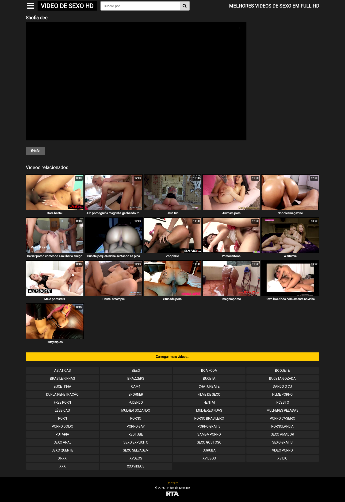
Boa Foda (209, 370)
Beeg (136, 370)
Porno (135, 418)
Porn (62, 418)
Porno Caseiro (282, 418)
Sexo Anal (62, 442)
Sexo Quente (62, 450)
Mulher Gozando (135, 410)
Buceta (209, 378)
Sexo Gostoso (209, 442)
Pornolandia (282, 426)
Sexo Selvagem (136, 450)
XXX (62, 466)
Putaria (62, 434)
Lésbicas (62, 410)
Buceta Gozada (282, 378)
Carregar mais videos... (172, 357)
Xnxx (62, 458)
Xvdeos (136, 458)
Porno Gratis (209, 426)
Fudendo (136, 402)
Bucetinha (62, 386)
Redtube (136, 434)
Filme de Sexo (209, 394)
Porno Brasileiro (209, 418)
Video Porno (282, 450)
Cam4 (135, 386)
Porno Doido (62, 426)
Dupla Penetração (62, 394)
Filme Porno (282, 394)
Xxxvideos (136, 466)
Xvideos (209, 458)
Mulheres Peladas (283, 410)
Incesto (282, 402)
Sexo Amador (282, 434)
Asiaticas (62, 370)
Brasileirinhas (62, 378)
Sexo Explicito (135, 442)
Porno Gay (136, 426)
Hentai (209, 402)
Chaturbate (209, 386)
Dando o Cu (282, 386)
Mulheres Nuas (209, 410)
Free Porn (62, 402)
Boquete (282, 370)
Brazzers (135, 378)
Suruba (209, 450)
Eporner (136, 394)
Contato (173, 483)
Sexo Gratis (282, 442)
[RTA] (172, 494)
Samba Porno (209, 434)
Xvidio (282, 458)
